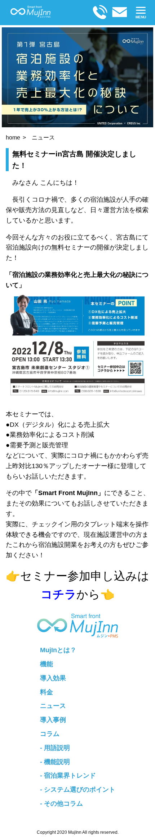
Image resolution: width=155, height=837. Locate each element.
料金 (46, 692)
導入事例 (53, 719)
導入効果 (53, 678)
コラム (49, 733)
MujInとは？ (58, 650)
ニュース (43, 137)
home (13, 137)
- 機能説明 (55, 761)
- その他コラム (61, 803)
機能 (46, 664)
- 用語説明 (55, 747)
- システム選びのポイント (77, 789)
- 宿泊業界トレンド (68, 775)
